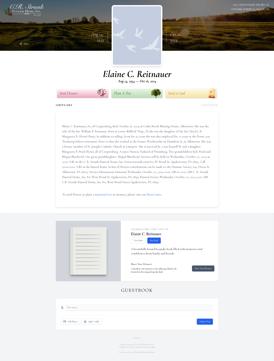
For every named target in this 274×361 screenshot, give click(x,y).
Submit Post (204, 321)
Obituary (64, 105)
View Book (138, 240)
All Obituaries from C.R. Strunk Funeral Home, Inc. (251, 7)
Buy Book (154, 240)
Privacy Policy (130, 347)
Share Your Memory (203, 268)
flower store (154, 194)
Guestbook (209, 105)
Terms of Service (144, 347)
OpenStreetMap (140, 352)
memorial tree (103, 194)
